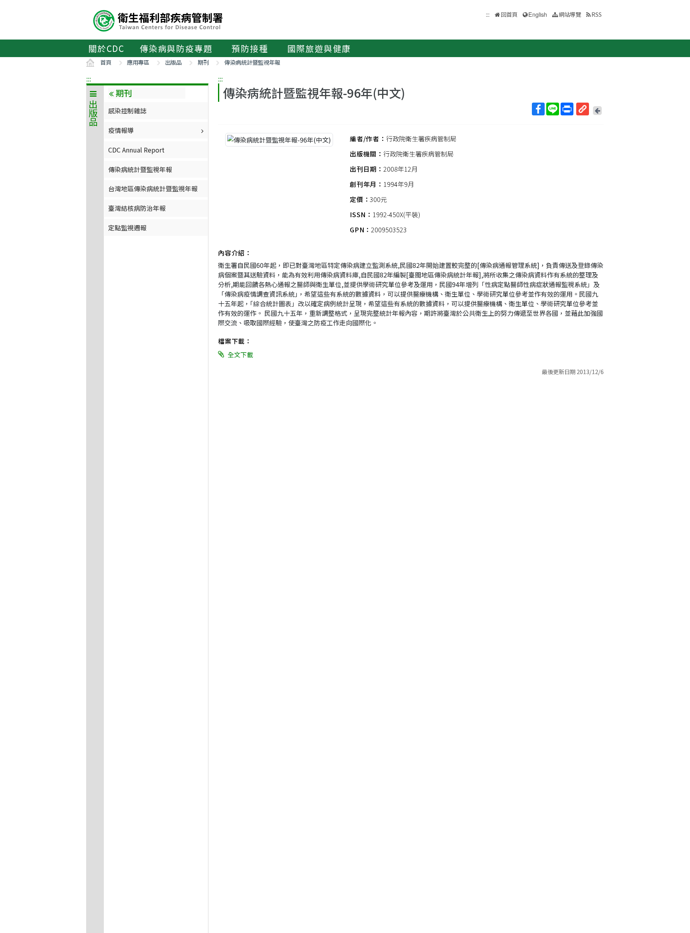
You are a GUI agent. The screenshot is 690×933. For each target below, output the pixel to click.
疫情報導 (121, 130)
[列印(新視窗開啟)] (567, 109)
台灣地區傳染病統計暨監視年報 (153, 188)
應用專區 (138, 62)
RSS (596, 14)
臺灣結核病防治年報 (137, 208)
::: (88, 78)
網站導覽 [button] (570, 14)
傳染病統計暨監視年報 (252, 62)
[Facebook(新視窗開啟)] (538, 109)
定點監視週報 (127, 227)
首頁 (105, 62)
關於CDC (106, 48)
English (537, 14)
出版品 (173, 62)
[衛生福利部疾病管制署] (158, 19)
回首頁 (509, 14)
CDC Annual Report (136, 150)
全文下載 (240, 354)
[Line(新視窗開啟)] (552, 109)
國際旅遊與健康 (319, 48)
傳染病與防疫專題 (176, 48)
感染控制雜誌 (127, 110)
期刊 (203, 62)
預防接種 (250, 48)
